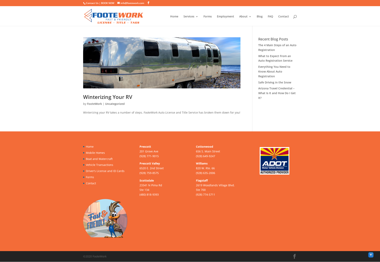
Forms (207, 16)
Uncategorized (115, 104)
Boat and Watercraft (99, 159)
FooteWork (94, 104)
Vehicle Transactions (99, 165)
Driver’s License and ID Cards (105, 171)
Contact (283, 16)
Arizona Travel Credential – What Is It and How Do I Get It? (277, 93)
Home (174, 16)
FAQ (270, 16)
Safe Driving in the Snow (274, 82)
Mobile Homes (95, 153)
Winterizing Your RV (107, 96)
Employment (225, 16)
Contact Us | (93, 3)
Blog (260, 16)
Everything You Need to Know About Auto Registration (274, 71)
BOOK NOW (107, 3)
